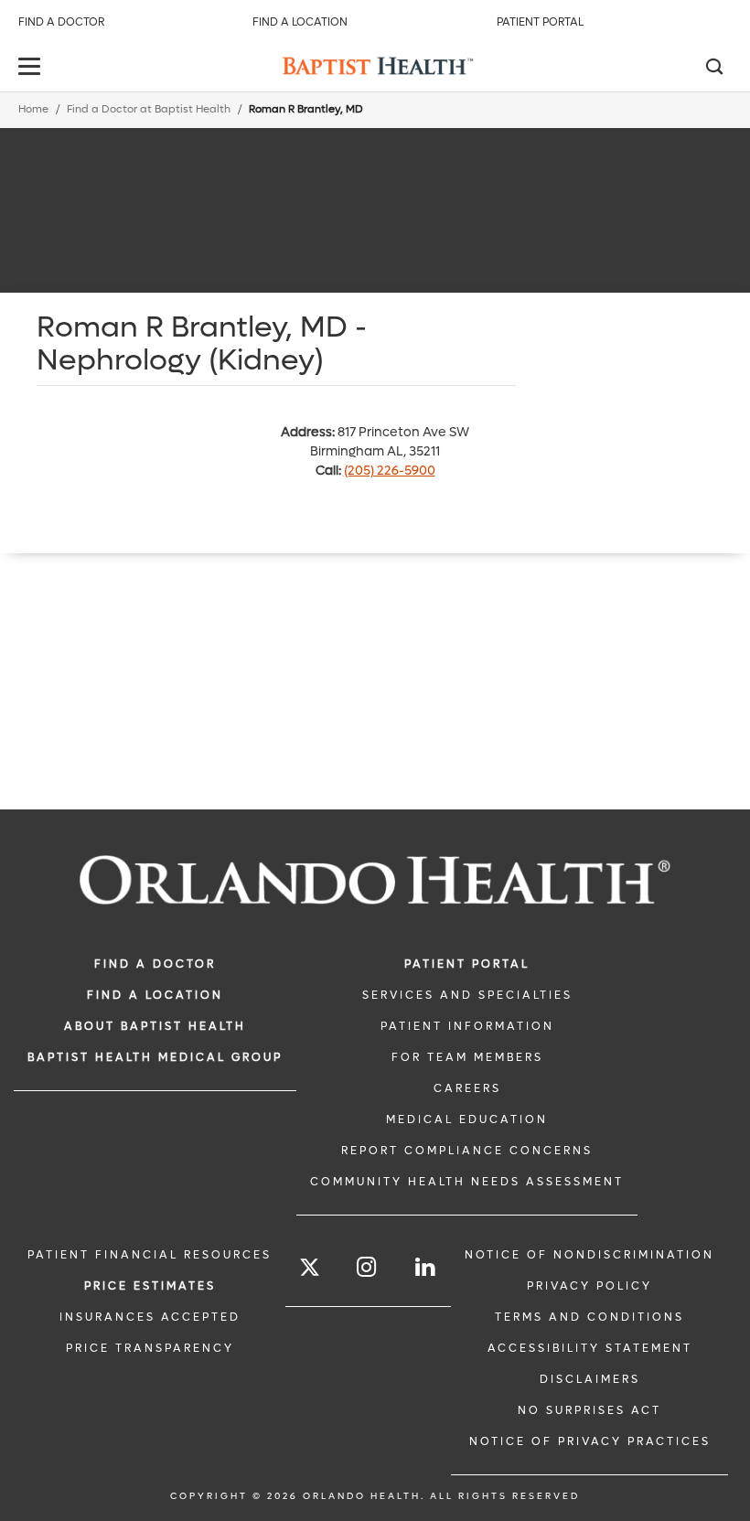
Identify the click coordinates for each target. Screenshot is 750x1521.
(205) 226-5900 (389, 470)
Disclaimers (590, 1379)
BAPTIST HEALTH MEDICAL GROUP (155, 1057)
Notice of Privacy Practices (590, 1441)
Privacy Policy (589, 1286)
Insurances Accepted (150, 1317)
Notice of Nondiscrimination (589, 1255)
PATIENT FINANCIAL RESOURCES (149, 1255)
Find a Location (300, 22)
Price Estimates (150, 1286)
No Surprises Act (589, 1410)
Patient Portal (540, 22)
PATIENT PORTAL (467, 964)
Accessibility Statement (590, 1348)
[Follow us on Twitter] (309, 1269)
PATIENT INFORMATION (467, 1026)
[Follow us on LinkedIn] (426, 1267)
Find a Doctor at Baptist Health (148, 109)
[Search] (713, 68)
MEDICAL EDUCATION (467, 1119)
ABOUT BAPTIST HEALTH (155, 1026)
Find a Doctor (61, 22)
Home (33, 109)
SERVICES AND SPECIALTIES (467, 995)
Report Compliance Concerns (467, 1150)
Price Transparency (150, 1348)
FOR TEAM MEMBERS (467, 1057)
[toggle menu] (32, 68)
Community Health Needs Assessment (467, 1181)
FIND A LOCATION (155, 995)
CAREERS (467, 1088)
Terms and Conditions (589, 1317)
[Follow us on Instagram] (368, 1267)
